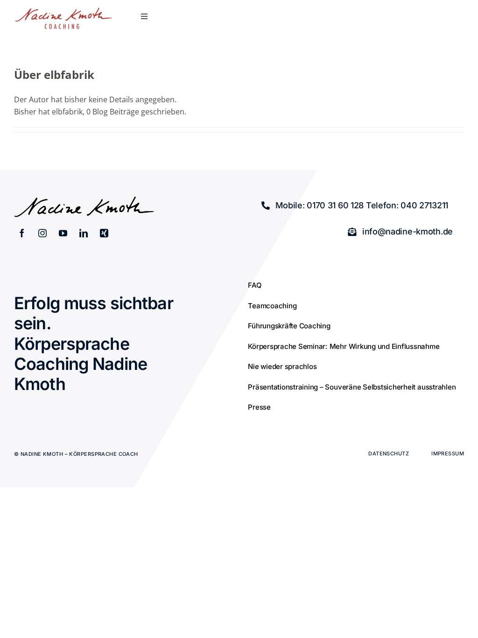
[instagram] (42, 233)
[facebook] (22, 233)
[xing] (104, 233)
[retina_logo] (63, 11)
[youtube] (63, 233)
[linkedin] (83, 233)
